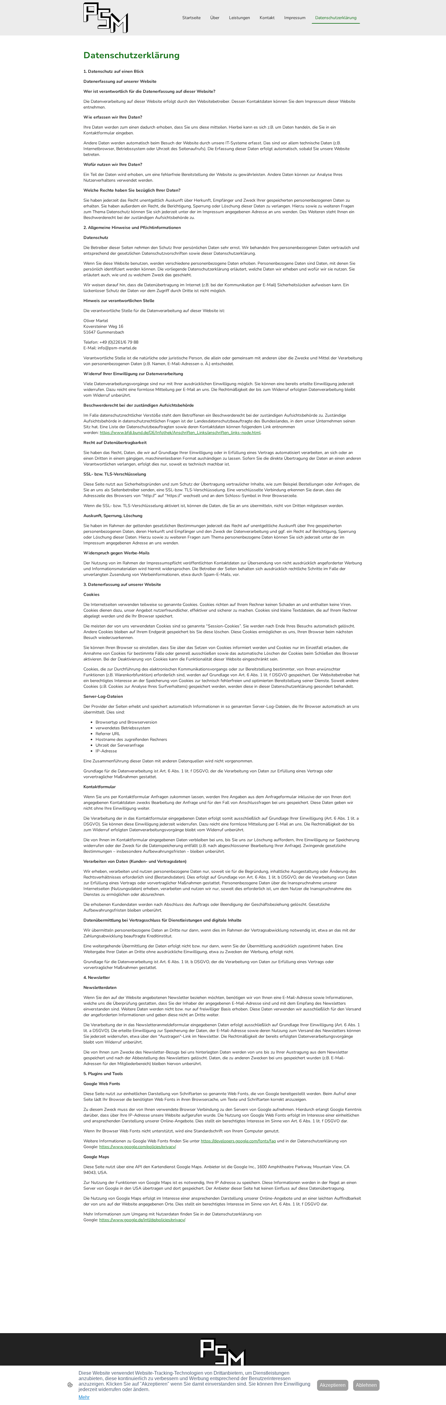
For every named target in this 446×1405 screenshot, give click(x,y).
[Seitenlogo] (105, 17)
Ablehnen (366, 1385)
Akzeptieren (333, 1385)
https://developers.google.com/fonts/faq (238, 1141)
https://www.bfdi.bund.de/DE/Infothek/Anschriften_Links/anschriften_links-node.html (180, 432)
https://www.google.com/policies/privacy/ (137, 1147)
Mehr (84, 1397)
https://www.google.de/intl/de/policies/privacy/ (142, 1220)
